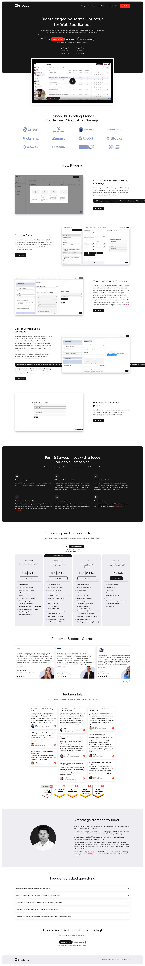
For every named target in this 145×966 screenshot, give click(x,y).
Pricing (83, 6)
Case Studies (101, 6)
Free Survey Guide (113, 6)
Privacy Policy (127, 959)
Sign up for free (57, 39)
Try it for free (98, 208)
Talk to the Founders (86, 39)
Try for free (29, 578)
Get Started (125, 6)
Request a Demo (71, 39)
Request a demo (116, 578)
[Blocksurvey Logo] (22, 6)
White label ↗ (110, 593)
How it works (91, 6)
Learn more (125, 305)
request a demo (90, 852)
